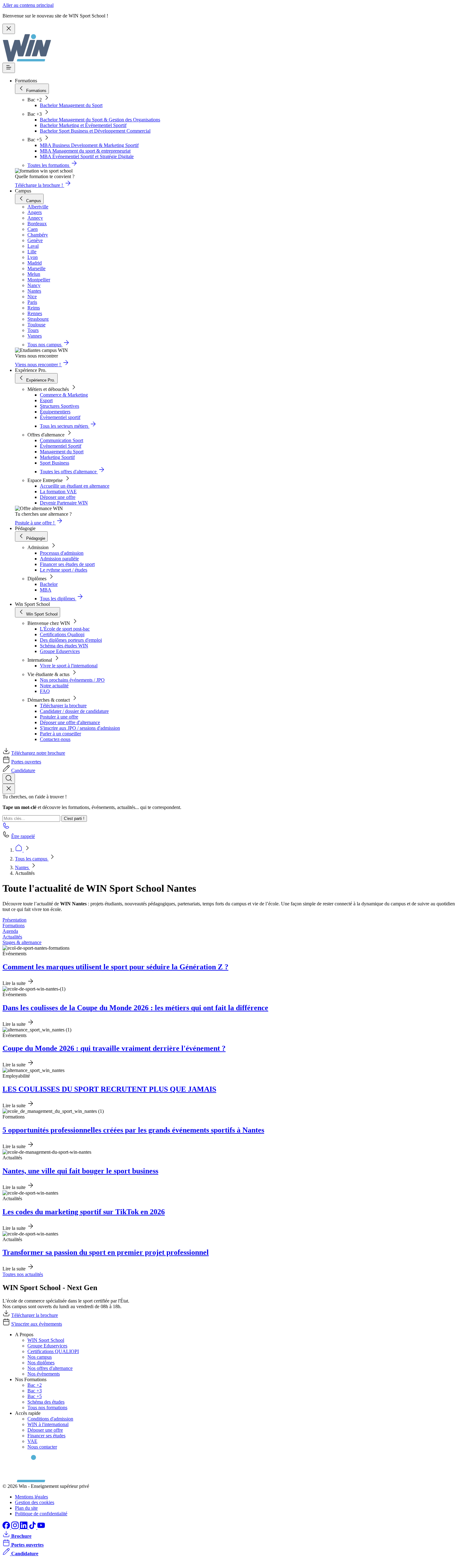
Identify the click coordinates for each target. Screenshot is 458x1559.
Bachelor (49, 584)
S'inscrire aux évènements (36, 1324)
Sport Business (54, 462)
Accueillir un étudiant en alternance (74, 486)
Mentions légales (31, 1496)
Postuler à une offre (59, 716)
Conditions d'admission (50, 1418)
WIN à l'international (48, 1424)
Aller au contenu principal (28, 5)
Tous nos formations (47, 1407)
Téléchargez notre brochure (38, 753)
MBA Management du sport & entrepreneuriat (85, 150)
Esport (46, 400)
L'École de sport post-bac (65, 628)
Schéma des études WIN (64, 645)
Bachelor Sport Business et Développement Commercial (95, 131)
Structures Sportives (59, 406)
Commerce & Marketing (64, 394)
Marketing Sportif (57, 457)
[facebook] (6, 1527)
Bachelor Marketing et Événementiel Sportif (83, 125)
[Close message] (8, 29)
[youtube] (41, 1527)
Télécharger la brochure (63, 705)
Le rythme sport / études (63, 569)
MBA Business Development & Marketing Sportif (89, 145)
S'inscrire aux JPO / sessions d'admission (80, 728)
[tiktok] (33, 1527)
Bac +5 (34, 1396)
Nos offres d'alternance (50, 1368)
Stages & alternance (21, 942)
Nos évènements (43, 1373)
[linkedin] (24, 1527)
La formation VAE (58, 491)
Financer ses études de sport (67, 564)
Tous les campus (32, 858)
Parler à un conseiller (60, 733)
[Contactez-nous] (6, 827)
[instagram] (15, 1527)
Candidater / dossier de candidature (74, 711)
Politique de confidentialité (41, 1513)
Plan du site (26, 1508)
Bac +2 (34, 1385)
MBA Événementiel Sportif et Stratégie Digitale (87, 156)
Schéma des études (45, 1402)
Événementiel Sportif (60, 446)
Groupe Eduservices (60, 651)
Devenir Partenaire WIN (64, 502)
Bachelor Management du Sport (71, 105)
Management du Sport (61, 451)
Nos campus (39, 1357)
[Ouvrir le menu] (8, 68)
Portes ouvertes (26, 761)
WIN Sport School (45, 1340)
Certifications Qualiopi (62, 634)
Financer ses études (46, 1435)
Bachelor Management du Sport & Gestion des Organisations (100, 119)
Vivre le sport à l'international (69, 665)
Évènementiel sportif (60, 417)
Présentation (14, 920)
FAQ (45, 691)
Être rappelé (23, 836)
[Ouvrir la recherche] (8, 778)
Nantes (22, 867)
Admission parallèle (59, 558)
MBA (45, 589)
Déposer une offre (57, 497)
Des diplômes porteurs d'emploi (71, 640)
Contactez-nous (55, 739)
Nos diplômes (41, 1362)
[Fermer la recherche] (8, 789)
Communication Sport (61, 440)
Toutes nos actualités (22, 1274)
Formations (13, 925)
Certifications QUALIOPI (53, 1351)
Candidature (23, 770)
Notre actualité (54, 685)
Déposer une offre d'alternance (70, 722)
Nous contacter (42, 1446)
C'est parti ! (74, 818)
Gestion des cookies (34, 1502)
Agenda (10, 931)
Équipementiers (55, 411)
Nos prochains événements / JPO (72, 680)
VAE (32, 1441)
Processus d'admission (61, 553)
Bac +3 (34, 1390)
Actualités (12, 936)
